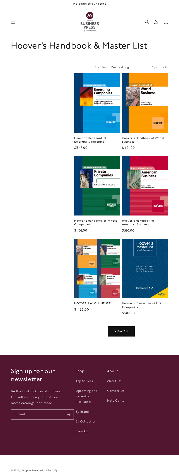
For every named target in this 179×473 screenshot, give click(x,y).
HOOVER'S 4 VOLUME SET (92, 303)
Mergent (26, 471)
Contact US (116, 391)
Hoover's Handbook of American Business (138, 222)
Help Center (116, 400)
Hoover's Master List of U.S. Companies (142, 305)
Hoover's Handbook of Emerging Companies (90, 140)
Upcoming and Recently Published (86, 396)
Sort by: (101, 67)
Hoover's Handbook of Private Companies (95, 222)
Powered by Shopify (45, 471)
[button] (13, 22)
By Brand (82, 412)
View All (82, 431)
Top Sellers (84, 381)
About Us (114, 381)
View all (121, 331)
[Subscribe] (69, 414)
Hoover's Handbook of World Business (143, 140)
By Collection (86, 421)
